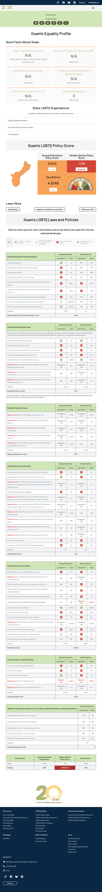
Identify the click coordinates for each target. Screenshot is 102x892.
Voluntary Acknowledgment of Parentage (20, 277)
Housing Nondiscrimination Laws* (18, 345)
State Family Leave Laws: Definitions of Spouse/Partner (25, 302)
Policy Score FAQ (87, 209)
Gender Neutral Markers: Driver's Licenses (21, 733)
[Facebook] (63, 2)
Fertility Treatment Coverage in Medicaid (20, 629)
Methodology (13, 209)
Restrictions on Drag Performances (29, 687)
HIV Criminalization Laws (26, 681)
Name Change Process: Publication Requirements (23, 728)
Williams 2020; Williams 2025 (28, 100)
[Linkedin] (74, 2)
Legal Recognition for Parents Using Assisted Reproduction (26, 297)
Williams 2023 (73, 62)
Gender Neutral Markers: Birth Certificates (21, 738)
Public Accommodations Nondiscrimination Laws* (23, 350)
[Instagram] (57, 2)
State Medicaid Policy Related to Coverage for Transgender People (28, 596)
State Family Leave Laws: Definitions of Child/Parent (24, 307)
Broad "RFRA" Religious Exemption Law (31, 415)
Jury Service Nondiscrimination (17, 675)
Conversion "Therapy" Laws (16, 540)
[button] (35, 23)
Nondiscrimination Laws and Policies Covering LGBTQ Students (28, 472)
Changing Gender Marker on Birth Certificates (22, 722)
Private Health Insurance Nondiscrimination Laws (23, 572)
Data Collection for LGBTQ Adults (18, 608)
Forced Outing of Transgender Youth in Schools (33, 535)
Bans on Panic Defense (14, 670)
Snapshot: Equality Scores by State (49, 209)
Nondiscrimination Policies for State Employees (23, 360)
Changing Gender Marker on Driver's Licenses (21, 715)
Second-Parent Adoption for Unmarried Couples (22, 268)
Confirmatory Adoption (14, 272)
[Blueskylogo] (68, 2)
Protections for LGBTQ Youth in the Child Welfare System (25, 545)
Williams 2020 (73, 100)
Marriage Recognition (14, 263)
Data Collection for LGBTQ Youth (17, 612)
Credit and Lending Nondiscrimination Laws (21, 355)
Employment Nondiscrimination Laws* (20, 341)
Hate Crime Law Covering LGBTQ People (20, 666)
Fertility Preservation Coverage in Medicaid (21, 639)
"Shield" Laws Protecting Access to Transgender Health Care (26, 584)
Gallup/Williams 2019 (74, 83)
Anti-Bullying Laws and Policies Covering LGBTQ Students (26, 477)
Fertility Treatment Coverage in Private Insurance (23, 617)
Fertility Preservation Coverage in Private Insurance (24, 634)
